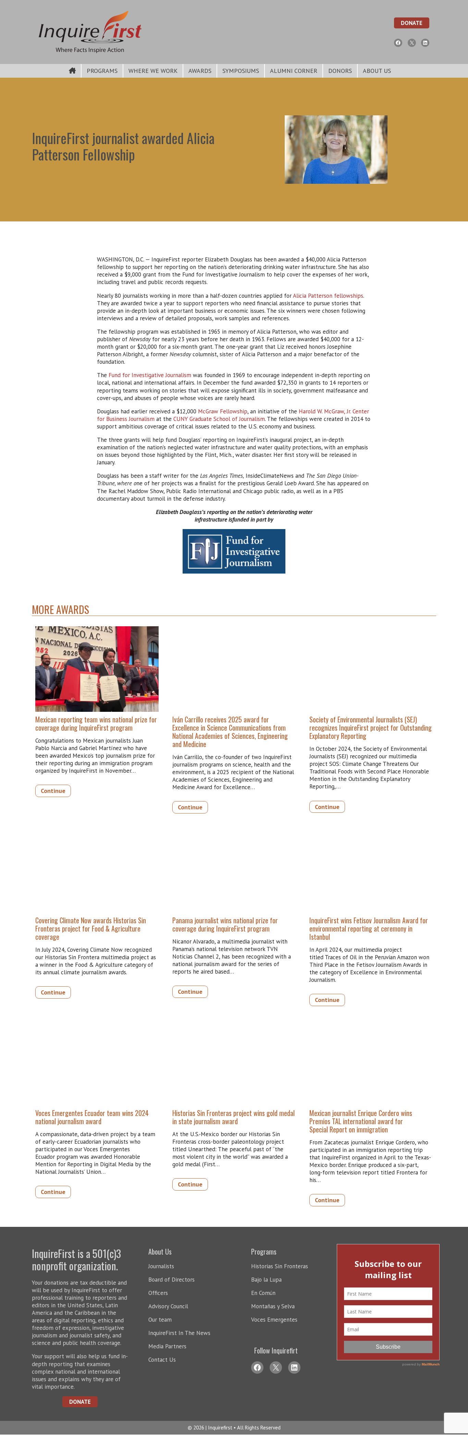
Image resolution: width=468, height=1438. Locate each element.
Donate (411, 23)
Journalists (161, 1266)
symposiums (240, 71)
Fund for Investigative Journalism (150, 375)
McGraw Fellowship (222, 411)
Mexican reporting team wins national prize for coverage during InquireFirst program (96, 723)
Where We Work (152, 71)
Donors (340, 71)
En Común (263, 1293)
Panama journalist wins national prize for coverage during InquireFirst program (225, 924)
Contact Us (162, 1359)
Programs (102, 71)
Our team (160, 1319)
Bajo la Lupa (266, 1279)
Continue (53, 791)
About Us (377, 71)
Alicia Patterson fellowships (328, 295)
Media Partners (167, 1346)
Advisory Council (168, 1306)
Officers (158, 1293)
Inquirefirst (221, 1427)
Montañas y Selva (273, 1306)
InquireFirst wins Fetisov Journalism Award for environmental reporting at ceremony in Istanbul (368, 928)
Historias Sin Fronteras (279, 1266)
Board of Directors (171, 1279)
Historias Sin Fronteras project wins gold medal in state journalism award (233, 1117)
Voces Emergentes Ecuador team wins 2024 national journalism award (92, 1117)
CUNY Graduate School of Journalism (219, 419)
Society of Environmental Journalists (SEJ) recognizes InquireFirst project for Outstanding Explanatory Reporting (370, 727)
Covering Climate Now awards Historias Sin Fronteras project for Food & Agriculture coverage (90, 928)
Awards (199, 71)
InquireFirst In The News (179, 1333)
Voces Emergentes (274, 1319)
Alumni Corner (293, 71)
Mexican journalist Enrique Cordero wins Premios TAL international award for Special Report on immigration (360, 1121)
